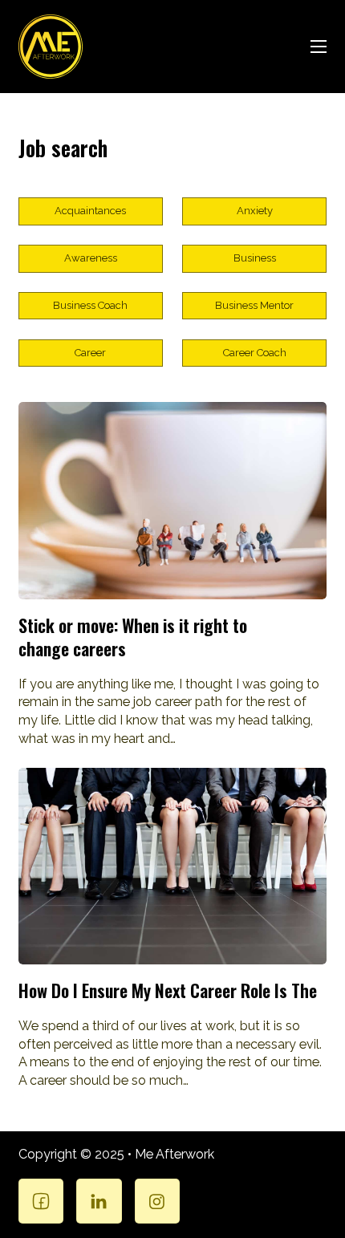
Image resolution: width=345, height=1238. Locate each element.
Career (90, 353)
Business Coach (90, 305)
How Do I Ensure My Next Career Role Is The (167, 990)
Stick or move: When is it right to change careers (132, 636)
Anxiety (255, 211)
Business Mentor (254, 305)
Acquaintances (90, 211)
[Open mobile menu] (318, 46)
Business (254, 258)
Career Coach (254, 353)
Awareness (90, 258)
